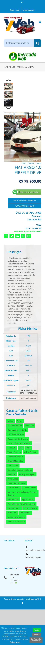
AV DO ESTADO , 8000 (29, 212)
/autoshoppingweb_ (33, 557)
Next (8, 109)
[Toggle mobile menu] (40, 21)
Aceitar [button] (36, 630)
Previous (8, 80)
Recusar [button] (37, 634)
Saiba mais (15, 642)
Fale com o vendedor (29, 191)
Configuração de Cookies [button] (36, 640)
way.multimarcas (28, 398)
